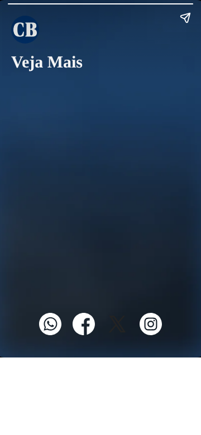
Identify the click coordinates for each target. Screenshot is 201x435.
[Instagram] (151, 332)
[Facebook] (84, 332)
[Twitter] (117, 332)
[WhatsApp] (50, 332)
